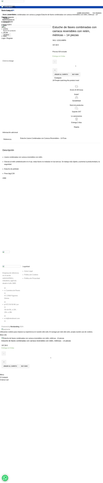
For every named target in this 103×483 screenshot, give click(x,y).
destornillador (8, 22)
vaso (5, 25)
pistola (5, 29)
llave (5, 36)
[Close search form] (2, 2)
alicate (5, 32)
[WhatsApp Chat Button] (5, 478)
